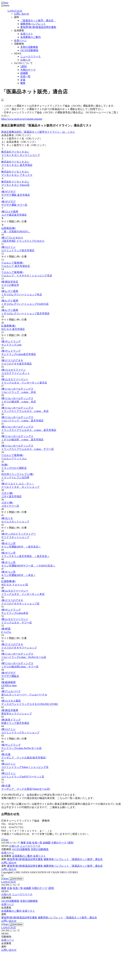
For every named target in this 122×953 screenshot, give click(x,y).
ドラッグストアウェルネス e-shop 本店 (25, 411)
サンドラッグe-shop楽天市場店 (18, 354)
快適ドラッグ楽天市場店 (15, 723)
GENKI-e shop (9, 685)
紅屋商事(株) (8, 325)
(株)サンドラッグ (11, 341)
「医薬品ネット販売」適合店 (38, 20)
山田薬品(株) (8, 228)
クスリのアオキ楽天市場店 (16, 363)
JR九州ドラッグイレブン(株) (17, 474)
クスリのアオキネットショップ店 (20, 603)
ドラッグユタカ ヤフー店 (16, 622)
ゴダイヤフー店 (10, 506)
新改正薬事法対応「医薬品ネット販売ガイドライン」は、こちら (38, 132)
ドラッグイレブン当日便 (15, 477)
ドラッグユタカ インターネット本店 (22, 594)
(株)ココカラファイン (13, 369)
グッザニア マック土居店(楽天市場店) (23, 757)
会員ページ (20, 40)
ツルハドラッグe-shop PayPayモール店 (23, 657)
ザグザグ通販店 (10, 676)
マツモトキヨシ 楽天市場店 (16, 165)
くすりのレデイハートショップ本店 (21, 294)
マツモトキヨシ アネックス (16, 175)
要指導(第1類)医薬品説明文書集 (38, 27)
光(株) (4, 464)
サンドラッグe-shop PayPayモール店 (21, 748)
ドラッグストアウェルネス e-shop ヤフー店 (27, 449)
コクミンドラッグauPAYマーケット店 (22, 776)
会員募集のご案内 (30, 37)
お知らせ (25, 59)
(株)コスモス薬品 (11, 700)
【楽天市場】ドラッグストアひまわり (22, 241)
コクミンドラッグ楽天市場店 (17, 250)
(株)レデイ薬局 (9, 291)
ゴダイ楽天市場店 (11, 496)
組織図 (24, 73)
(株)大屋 (5, 754)
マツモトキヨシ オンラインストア (20, 155)
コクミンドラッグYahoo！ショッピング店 (24, 767)
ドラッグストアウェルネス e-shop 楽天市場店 (28, 430)
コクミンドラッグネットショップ (20, 732)
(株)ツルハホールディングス (17, 388)
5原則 (23, 66)
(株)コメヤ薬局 (9, 211)
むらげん (6, 632)
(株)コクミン (8, 247)
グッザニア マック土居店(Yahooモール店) (25, 789)
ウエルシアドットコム (14, 458)
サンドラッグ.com (11, 344)
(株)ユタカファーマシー (14, 379)
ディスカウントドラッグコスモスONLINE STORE (29, 704)
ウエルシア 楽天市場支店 (15, 266)
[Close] (16, 878)
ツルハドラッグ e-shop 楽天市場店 (22, 420)
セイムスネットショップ (15, 521)
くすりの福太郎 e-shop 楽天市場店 (22, 439)
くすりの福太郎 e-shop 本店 (18, 401)
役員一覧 (25, 76)
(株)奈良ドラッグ (11, 719)
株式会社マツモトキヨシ (15, 151)
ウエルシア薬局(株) (12, 262)
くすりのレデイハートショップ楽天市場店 (25, 313)
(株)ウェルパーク (11, 691)
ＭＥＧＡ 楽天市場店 (13, 329)
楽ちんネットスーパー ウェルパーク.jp (24, 694)
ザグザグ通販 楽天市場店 (15, 195)
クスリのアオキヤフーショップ (19, 647)
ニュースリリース (30, 56)
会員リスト (26, 33)
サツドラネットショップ (15, 537)
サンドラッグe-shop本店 (14, 613)
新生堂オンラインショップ (16, 713)
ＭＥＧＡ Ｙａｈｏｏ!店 (14, 584)
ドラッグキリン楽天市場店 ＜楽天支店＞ (25, 556)
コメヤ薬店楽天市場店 (14, 214)
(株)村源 (5, 628)
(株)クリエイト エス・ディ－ (17, 483)
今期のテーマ (28, 69)
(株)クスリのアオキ (12, 360)
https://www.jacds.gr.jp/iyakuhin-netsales (21, 119)
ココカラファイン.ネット (15, 373)
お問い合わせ (21, 13)
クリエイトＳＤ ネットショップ (20, 487)
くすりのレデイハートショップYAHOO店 (25, 304)
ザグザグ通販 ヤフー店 (14, 205)
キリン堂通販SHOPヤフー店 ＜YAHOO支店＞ (28, 565)
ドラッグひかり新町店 (14, 468)
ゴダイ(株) (7, 493)
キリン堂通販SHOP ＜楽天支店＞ (21, 546)
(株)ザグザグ (8, 191)
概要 (22, 83)
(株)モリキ (7, 518)
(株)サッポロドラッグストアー (18, 534)
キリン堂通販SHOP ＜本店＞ (18, 575)
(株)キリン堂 (8, 543)
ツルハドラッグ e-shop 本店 (18, 392)
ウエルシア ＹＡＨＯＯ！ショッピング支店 (26, 275)
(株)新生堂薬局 (9, 710)
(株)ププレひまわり (12, 237)
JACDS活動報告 (29, 50)
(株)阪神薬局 (8, 682)
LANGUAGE (15, 10)
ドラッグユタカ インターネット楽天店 (24, 382)
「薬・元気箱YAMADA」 (15, 231)
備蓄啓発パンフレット (33, 23)
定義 (22, 79)
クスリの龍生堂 (10, 285)
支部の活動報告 (29, 47)
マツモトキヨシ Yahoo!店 (15, 185)
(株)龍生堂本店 (9, 281)
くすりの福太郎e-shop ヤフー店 (19, 666)
